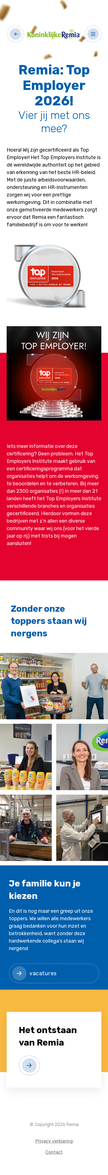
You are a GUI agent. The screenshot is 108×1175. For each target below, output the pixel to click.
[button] (93, 34)
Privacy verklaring (54, 1141)
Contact (54, 1152)
